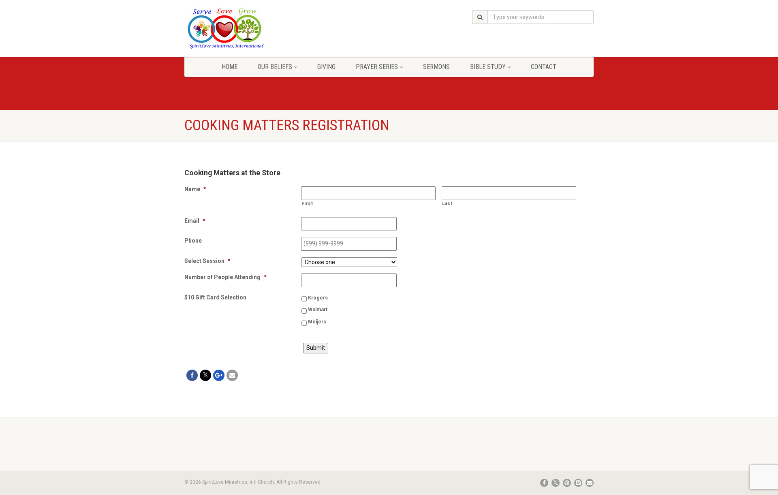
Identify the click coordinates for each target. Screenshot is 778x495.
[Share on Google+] (218, 375)
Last (447, 203)
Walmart (317, 309)
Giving (326, 67)
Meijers (317, 322)
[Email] (232, 375)
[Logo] (248, 28)
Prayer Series (377, 67)
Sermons (436, 67)
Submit (315, 347)
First (307, 203)
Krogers (318, 298)
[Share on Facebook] (192, 375)
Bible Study (488, 67)
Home (229, 67)
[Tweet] (205, 375)
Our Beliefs (275, 67)
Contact (543, 67)
